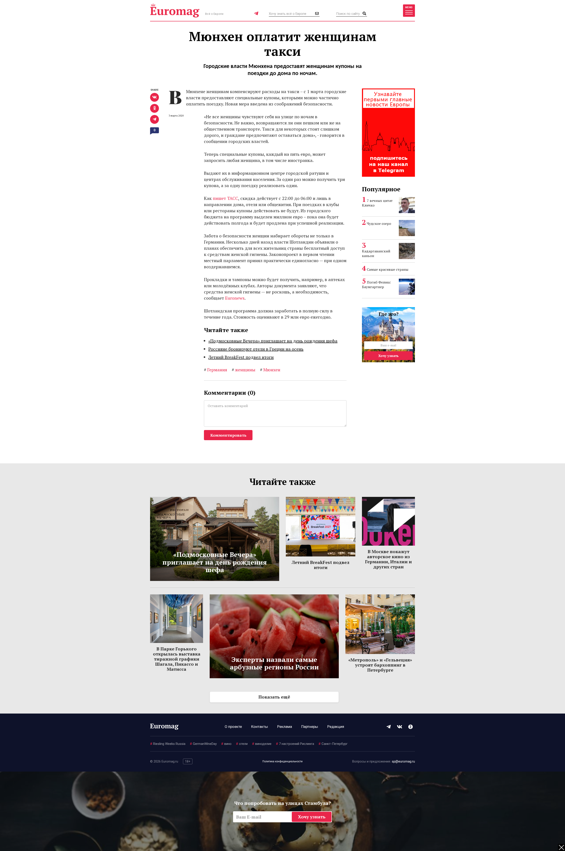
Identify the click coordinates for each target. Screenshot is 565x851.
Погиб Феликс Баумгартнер (376, 284)
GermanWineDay (203, 744)
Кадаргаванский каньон (376, 253)
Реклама (284, 726)
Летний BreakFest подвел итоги (241, 357)
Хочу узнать (388, 355)
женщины (243, 370)
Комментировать (228, 435)
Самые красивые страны (387, 269)
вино (226, 744)
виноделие (261, 744)
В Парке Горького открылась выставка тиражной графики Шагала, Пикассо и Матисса (176, 659)
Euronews (235, 298)
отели (242, 744)
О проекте (233, 726)
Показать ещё (274, 697)
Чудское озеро (379, 223)
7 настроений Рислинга (295, 744)
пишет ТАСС (225, 198)
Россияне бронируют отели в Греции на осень (255, 349)
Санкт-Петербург (333, 744)
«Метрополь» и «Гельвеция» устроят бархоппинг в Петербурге (380, 665)
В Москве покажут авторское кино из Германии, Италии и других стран (388, 559)
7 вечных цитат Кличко (377, 203)
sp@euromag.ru (403, 761)
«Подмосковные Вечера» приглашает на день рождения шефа (272, 341)
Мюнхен (270, 370)
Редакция (335, 726)
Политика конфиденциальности (282, 761)
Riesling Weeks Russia (167, 744)
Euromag (175, 10)
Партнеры (309, 726)
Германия (215, 370)
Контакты (259, 726)
